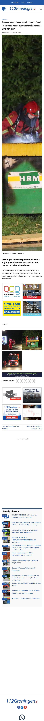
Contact (30, 2)
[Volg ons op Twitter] (22, 707)
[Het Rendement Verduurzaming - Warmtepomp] (22, 375)
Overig (4, 19)
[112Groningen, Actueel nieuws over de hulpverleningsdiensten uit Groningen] (22, 9)
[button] (3, 8)
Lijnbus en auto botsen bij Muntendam (26, 598)
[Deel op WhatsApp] (17, 381)
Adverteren (15, 2)
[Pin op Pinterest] (29, 381)
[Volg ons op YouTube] (25, 707)
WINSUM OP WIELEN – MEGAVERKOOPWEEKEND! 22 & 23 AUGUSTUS (24, 540)
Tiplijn (23, 2)
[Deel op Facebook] (21, 381)
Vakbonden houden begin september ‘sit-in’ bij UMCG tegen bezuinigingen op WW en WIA (26, 547)
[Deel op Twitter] (25, 381)
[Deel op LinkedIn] (33, 381)
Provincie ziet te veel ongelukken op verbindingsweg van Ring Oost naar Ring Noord (25, 578)
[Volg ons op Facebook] (18, 707)
